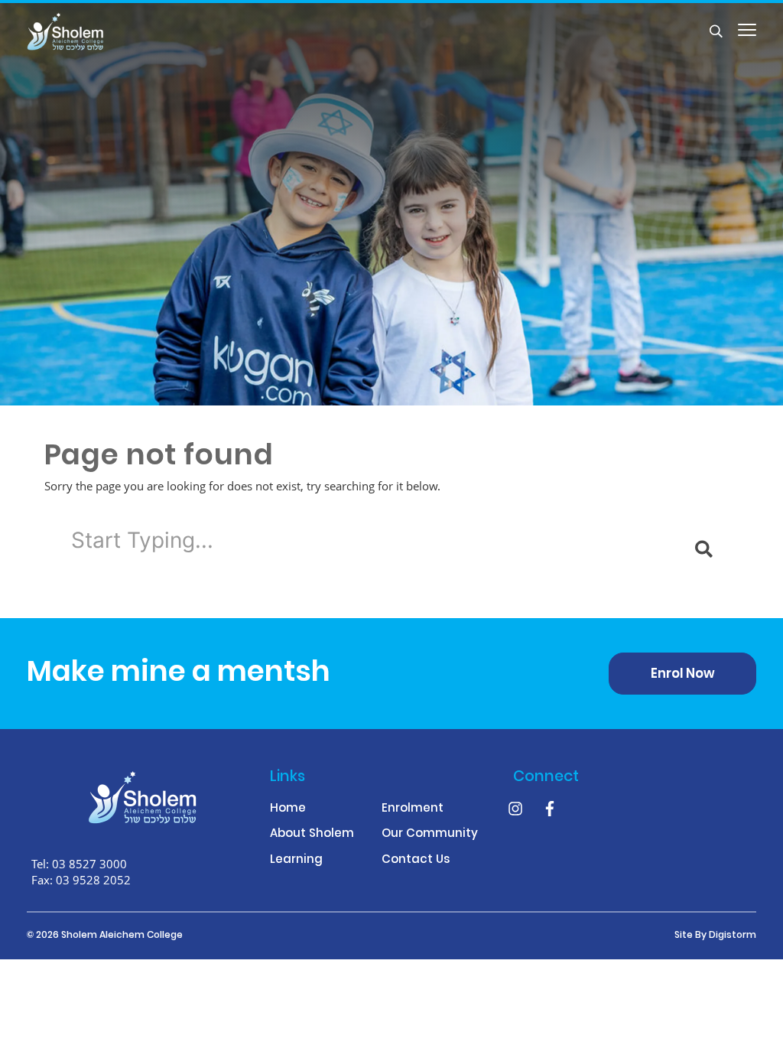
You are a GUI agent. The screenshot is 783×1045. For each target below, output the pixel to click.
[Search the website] (716, 31)
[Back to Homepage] (91, 31)
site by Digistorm (715, 935)
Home (288, 810)
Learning (296, 861)
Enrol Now (683, 674)
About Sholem (312, 835)
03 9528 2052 (93, 879)
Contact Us (416, 861)
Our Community (430, 835)
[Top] (142, 797)
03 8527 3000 (89, 863)
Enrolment (412, 810)
